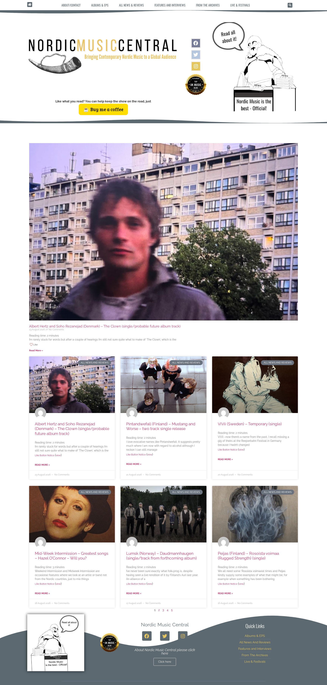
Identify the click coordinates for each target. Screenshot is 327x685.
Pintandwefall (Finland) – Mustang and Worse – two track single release (160, 426)
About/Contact (71, 5)
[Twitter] (196, 54)
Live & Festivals (240, 5)
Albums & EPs (99, 5)
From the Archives (208, 5)
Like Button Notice (44, 455)
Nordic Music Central (165, 624)
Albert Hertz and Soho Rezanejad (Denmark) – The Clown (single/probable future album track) (105, 326)
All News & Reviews (131, 5)
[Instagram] (196, 66)
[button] (290, 5)
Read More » (36, 350)
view (58, 455)
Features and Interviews (169, 5)
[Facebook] (196, 43)
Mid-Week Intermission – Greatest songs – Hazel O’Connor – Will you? (71, 555)
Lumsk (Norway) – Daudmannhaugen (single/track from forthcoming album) (161, 555)
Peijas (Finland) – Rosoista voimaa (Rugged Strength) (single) (248, 555)
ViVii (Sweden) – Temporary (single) (250, 424)
